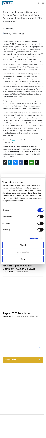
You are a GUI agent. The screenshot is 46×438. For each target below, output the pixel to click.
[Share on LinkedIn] (10, 162)
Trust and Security (10, 397)
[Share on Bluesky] (15, 162)
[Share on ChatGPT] (37, 162)
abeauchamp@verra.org (23, 149)
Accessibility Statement (12, 389)
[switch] (40, 216)
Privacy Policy (8, 393)
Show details (34, 238)
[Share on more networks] (5, 162)
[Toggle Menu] (43, 3)
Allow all (23, 245)
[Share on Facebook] (21, 162)
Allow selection (23, 252)
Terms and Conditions (11, 386)
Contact (6, 370)
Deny (23, 259)
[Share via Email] (31, 162)
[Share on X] (26, 162)
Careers (6, 373)
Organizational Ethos (12, 381)
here (13, 140)
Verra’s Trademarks (10, 377)
